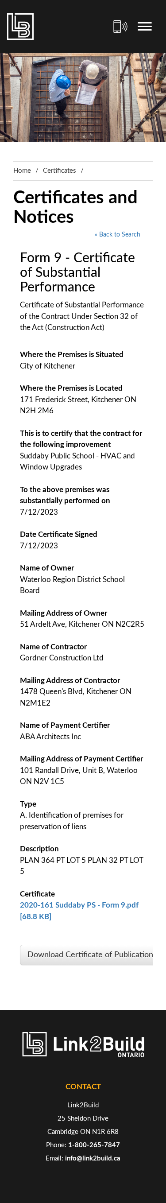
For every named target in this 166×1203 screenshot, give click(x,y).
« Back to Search (117, 235)
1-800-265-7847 (94, 1145)
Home (22, 170)
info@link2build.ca (92, 1158)
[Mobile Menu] (145, 26)
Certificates (59, 170)
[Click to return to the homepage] (20, 26)
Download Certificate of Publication (90, 955)
